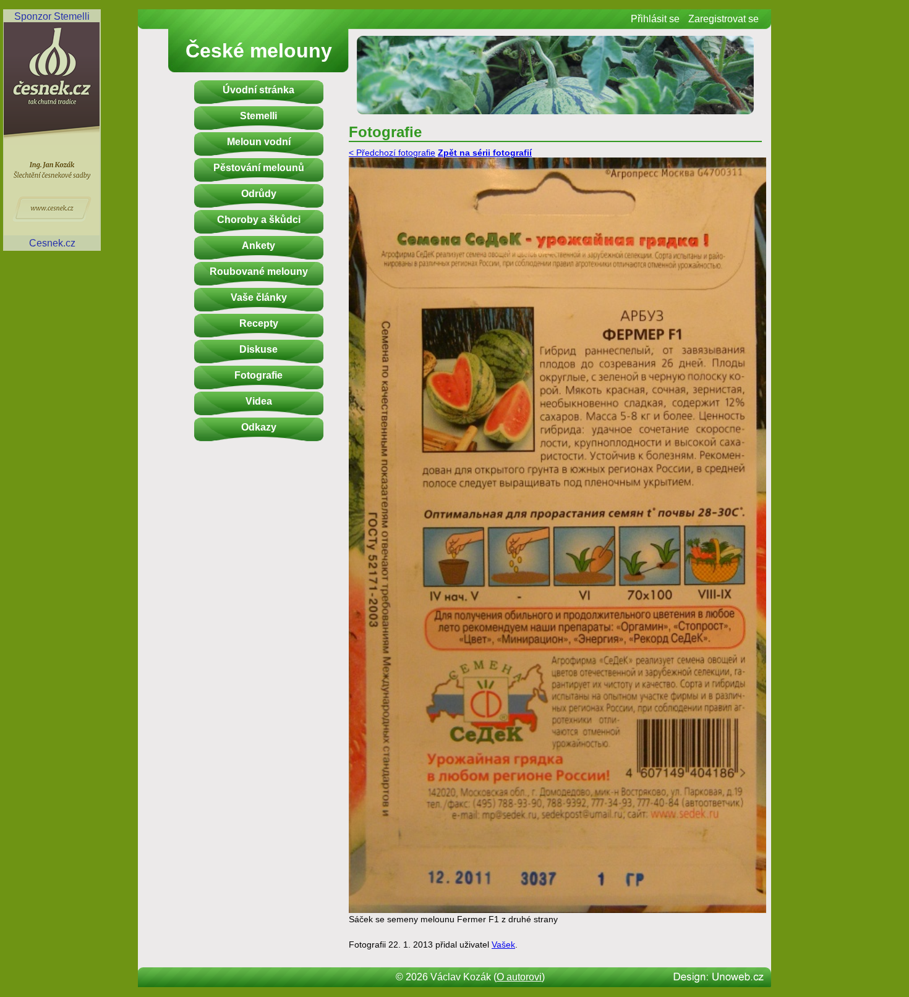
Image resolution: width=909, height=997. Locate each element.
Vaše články (259, 297)
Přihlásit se (655, 19)
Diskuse (258, 349)
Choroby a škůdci (259, 219)
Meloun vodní (259, 142)
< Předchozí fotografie (392, 153)
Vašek (503, 944)
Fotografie (258, 375)
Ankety (258, 245)
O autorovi (519, 977)
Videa (258, 401)
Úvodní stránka (258, 90)
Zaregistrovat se (723, 19)
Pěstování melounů (258, 167)
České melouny (259, 51)
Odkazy (258, 427)
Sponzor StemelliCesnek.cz (52, 129)
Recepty (258, 323)
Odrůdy (258, 193)
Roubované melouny (259, 271)
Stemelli (258, 116)
